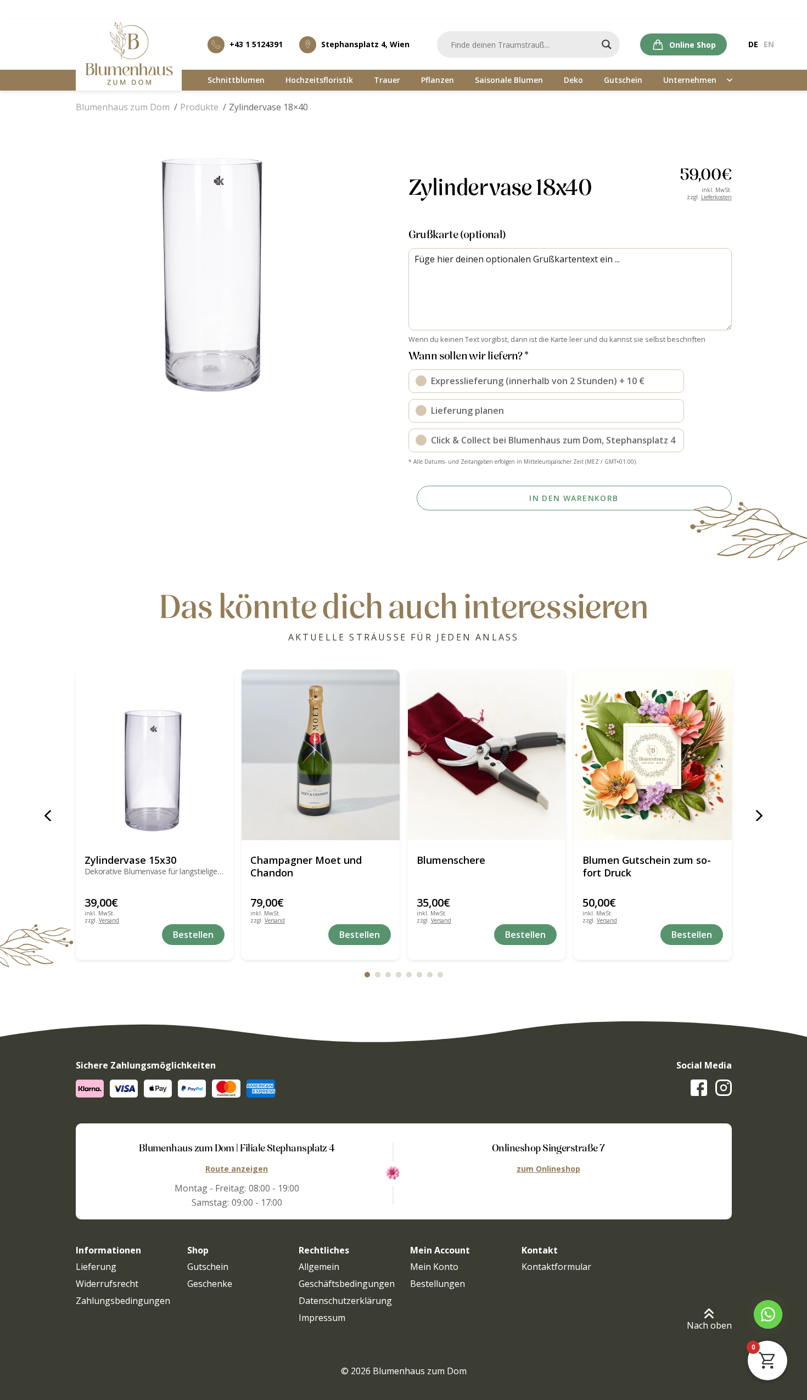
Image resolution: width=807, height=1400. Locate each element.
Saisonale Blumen (509, 80)
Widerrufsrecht (107, 1284)
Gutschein (623, 80)
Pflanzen (437, 80)
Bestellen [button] (193, 935)
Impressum (322, 1318)
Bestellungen (437, 1284)
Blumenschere (451, 860)
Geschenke (209, 1284)
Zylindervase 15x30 (130, 860)
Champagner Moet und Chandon (306, 866)
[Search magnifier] (606, 44)
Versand (109, 920)
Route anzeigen (236, 1168)
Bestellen (691, 935)
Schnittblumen (236, 80)
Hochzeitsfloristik (319, 80)
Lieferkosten (716, 197)
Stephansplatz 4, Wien (365, 44)
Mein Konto (434, 1267)
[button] (210, 275)
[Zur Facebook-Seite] (699, 1087)
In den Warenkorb (573, 498)
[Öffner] (730, 80)
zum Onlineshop (548, 1168)
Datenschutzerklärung (345, 1301)
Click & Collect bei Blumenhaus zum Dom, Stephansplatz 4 (553, 440)
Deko (573, 80)
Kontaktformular (556, 1267)
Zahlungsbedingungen (123, 1301)
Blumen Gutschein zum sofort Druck (646, 866)
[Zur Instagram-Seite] (723, 1087)
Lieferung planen (467, 410)
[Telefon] (768, 1314)
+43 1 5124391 (256, 44)
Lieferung (96, 1267)
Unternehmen (689, 80)
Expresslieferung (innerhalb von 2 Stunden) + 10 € (538, 381)
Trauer (387, 80)
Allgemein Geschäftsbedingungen (347, 1275)
